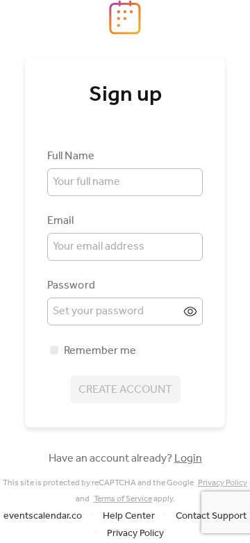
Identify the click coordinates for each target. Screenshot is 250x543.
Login (188, 458)
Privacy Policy (222, 483)
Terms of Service (123, 499)
